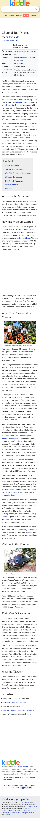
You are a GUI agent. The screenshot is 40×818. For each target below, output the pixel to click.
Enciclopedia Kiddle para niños (22, 813)
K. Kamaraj (15, 492)
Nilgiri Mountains (30, 529)
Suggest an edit (26, 787)
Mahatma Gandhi (29, 387)
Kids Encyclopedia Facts (10, 40)
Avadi (35, 215)
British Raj (10, 105)
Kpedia (26, 15)
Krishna (5, 516)
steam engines (21, 102)
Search (36, 9)
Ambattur (25, 215)
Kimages (19, 15)
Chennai (24, 57)
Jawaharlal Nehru (8, 495)
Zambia (15, 438)
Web (5, 15)
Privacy (26, 810)
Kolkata (20, 238)
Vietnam (5, 438)
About (19, 810)
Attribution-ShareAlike (23, 771)
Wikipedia (33, 806)
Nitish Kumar (23, 243)
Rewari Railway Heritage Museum (16, 702)
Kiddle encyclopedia (21, 767)
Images (11, 15)
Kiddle (4, 810)
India (21, 60)
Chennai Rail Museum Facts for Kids (15, 777)
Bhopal (22, 635)
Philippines (27, 435)
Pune (28, 238)
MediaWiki (28, 808)
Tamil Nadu (32, 57)
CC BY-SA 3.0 (24, 802)
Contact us (5, 813)
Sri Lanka (15, 435)
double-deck (31, 403)
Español (33, 15)
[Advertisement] (20, 24)
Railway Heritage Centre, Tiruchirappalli (18, 710)
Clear (32, 9)
